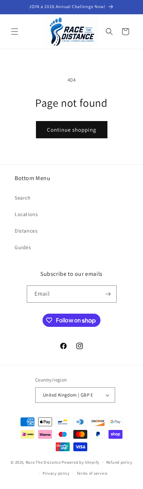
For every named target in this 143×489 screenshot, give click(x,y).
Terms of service (92, 473)
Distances (26, 230)
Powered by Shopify (80, 461)
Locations (26, 214)
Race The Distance (43, 461)
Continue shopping (71, 129)
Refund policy (119, 462)
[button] (15, 31)
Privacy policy (56, 473)
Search (23, 197)
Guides (23, 247)
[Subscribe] (108, 294)
